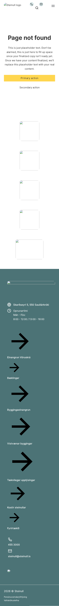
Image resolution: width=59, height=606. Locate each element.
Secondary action (30, 87)
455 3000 (14, 544)
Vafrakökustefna (11, 600)
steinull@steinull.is (19, 556)
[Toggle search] (37, 8)
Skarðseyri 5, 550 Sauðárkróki (31, 304)
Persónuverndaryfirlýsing (15, 597)
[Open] (53, 6)
